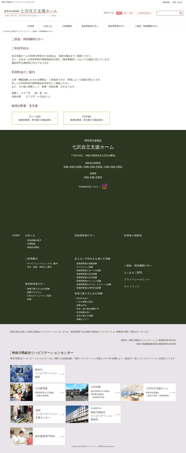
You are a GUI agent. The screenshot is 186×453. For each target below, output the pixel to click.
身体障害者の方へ (90, 26)
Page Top (179, 448)
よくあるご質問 (133, 272)
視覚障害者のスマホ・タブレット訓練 (94, 284)
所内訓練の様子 (34, 240)
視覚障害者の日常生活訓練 (89, 288)
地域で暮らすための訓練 (38, 289)
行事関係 (31, 244)
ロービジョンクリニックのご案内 (42, 263)
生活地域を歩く (84, 312)
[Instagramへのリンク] (104, 186)
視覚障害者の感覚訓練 (87, 263)
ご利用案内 (66, 26)
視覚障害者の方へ (116, 26)
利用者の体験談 (133, 235)
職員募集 (166, 2)
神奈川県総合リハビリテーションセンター (18, 2)
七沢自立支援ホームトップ (15, 31)
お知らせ (47, 26)
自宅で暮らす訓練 (85, 316)
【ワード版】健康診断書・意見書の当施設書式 (35, 118)
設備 (29, 299)
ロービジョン (144, 13)
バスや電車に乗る (85, 302)
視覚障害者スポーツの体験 (89, 270)
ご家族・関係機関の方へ (147, 26)
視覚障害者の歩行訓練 (87, 274)
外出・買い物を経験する (88, 309)
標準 (119, 13)
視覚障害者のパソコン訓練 (89, 281)
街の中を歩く (83, 298)
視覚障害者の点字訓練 (87, 277)
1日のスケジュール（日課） (40, 296)
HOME (31, 26)
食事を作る (82, 305)
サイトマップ (132, 286)
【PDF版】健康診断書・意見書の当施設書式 (86, 118)
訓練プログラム (34, 292)
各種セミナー (83, 319)
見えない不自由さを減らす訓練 (92, 258)
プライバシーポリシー (137, 279)
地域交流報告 (33, 247)
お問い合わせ (177, 2)
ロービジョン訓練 (85, 267)
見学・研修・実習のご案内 (39, 267)
